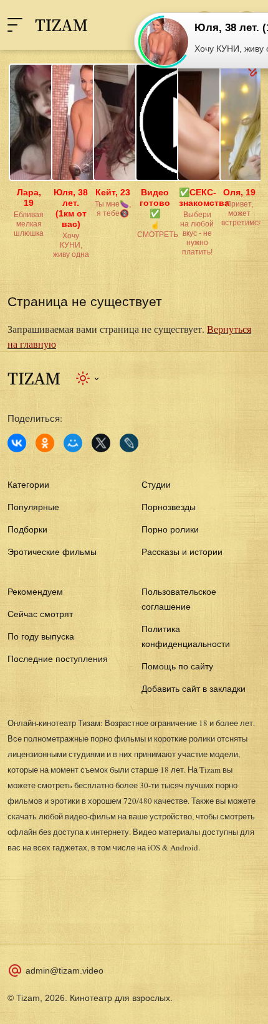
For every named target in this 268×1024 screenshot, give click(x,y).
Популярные (33, 507)
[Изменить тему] (88, 378)
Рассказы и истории (182, 552)
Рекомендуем (35, 592)
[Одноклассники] (45, 443)
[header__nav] (14, 25)
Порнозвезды (168, 507)
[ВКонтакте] (16, 443)
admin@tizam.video (64, 970)
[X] (101, 443)
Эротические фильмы (52, 552)
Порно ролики (170, 529)
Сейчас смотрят (40, 614)
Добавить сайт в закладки (193, 689)
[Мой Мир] (73, 443)
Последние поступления (57, 659)
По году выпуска (40, 636)
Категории (28, 485)
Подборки (27, 529)
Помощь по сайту (177, 666)
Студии (156, 485)
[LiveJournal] (129, 443)
